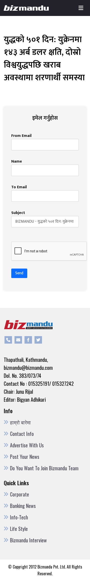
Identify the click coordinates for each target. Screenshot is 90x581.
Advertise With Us (27, 445)
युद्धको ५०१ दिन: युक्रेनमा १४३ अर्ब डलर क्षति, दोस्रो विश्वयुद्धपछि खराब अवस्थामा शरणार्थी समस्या (44, 59)
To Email (19, 187)
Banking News (23, 505)
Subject (18, 213)
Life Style (19, 528)
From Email (21, 136)
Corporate (19, 494)
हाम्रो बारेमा (20, 422)
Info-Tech (19, 517)
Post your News (24, 456)
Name (16, 162)
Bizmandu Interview (28, 540)
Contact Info (22, 433)
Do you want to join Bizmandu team (44, 468)
